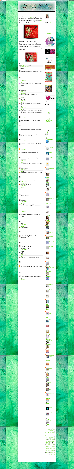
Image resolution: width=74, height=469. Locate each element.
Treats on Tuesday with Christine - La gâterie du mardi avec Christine (51, 232)
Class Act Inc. (50, 435)
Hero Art (51, 442)
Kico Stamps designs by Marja (51, 444)
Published (54, 448)
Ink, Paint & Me (47, 377)
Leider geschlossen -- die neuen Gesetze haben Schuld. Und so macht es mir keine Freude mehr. (50, 405)
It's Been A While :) (51, 412)
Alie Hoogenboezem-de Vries (24, 183)
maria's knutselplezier (48, 382)
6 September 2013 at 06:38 (24, 232)
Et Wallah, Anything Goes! (51, 162)
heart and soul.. (50, 407)
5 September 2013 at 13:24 (24, 149)
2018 (46, 107)
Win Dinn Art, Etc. (48, 215)
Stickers (47, 452)
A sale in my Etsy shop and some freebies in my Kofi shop (51, 295)
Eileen (21, 251)
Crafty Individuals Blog (48, 271)
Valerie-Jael (22, 124)
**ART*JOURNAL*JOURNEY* (49, 139)
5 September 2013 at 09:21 (24, 80)
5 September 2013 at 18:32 (24, 201)
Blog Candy (53, 432)
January (47, 132)
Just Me (47, 304)
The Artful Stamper (51, 452)
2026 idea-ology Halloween (48, 203)
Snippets (47, 210)
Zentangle (51, 454)
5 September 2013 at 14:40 (24, 169)
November (48, 113)
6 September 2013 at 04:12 (24, 228)
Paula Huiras (22, 230)
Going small (47, 317)
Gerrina (21, 109)
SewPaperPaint (47, 182)
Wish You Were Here (51, 147)
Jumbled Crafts (47, 424)
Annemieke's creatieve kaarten (49, 387)
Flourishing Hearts (51, 157)
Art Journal (53, 428)
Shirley (21, 97)
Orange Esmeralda (48, 311)
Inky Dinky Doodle (48, 266)
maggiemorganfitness (48, 33)
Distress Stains (53, 439)
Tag (48, 452)
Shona (21, 138)
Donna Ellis (22, 203)
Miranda (41, 20)
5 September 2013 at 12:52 (24, 131)
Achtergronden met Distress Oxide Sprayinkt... (51, 389)
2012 (46, 133)
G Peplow (22, 162)
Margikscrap (47, 220)
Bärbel (21, 151)
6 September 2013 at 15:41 (24, 249)
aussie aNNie (47, 177)
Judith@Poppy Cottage (48, 261)
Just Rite (46, 444)
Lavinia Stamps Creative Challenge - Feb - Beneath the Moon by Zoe (51, 356)
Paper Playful (47, 137)
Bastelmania (47, 225)
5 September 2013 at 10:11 (23, 100)
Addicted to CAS (46, 428)
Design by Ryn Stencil (47, 438)
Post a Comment (22, 280)
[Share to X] (29, 65)
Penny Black (47, 448)
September (48, 115)
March (47, 130)
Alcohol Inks (50, 428)
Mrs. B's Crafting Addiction (49, 187)
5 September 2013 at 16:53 (24, 185)
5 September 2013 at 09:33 (24, 95)
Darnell (21, 256)
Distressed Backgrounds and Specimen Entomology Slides (51, 183)
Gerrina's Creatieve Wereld (49, 172)
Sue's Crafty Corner (23, 76)
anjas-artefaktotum (48, 349)
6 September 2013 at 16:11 (23, 254)
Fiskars (46, 441)
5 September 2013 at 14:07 (24, 160)
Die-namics (50, 439)
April (47, 129)
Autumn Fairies (48, 119)
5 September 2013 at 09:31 (24, 91)
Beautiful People (50, 152)
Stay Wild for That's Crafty (51, 319)
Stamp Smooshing (47, 451)
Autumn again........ (51, 362)
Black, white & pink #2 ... (48, 360)
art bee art (47, 372)
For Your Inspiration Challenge (51, 441)
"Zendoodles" (47, 122)
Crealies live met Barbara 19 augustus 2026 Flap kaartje (51, 168)
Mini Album (50, 446)
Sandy (21, 213)
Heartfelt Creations (47, 442)
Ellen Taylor (22, 102)
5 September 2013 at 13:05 (24, 136)
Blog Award (49, 432)
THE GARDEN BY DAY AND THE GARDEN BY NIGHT (51, 313)
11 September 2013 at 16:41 (24, 279)
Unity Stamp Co (50, 453)
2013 (46, 111)
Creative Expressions (51, 437)
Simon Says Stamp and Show (51, 450)
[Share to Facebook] (30, 65)
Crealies (46, 437)
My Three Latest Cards (51, 198)
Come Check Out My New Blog (49, 282)
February (48, 131)
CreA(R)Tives (47, 309)
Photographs (51, 448)
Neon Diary (47, 329)
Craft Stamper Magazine (48, 339)
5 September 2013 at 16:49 (24, 181)
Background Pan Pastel (49, 430)
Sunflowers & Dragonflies (49, 281)
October (47, 114)
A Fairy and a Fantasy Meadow (49, 118)
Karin (21, 142)
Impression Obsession (29, 66)
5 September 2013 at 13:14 (24, 140)
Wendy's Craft (47, 392)
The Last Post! (47, 417)
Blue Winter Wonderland (49, 120)
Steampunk (54, 451)
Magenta (47, 230)
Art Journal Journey (49, 429)
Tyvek (47, 453)
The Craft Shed (47, 419)
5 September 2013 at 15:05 (24, 177)
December (48, 112)
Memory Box (46, 446)
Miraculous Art (53, 446)
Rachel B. (22, 171)
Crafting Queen (22, 226)
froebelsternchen (23, 93)
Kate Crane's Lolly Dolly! (51, 393)
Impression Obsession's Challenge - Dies (29, 17)
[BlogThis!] (28, 65)
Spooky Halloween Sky (48, 121)
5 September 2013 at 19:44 (24, 211)
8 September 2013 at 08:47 (24, 262)
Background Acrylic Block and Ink (24, 66)
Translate (50, 22)
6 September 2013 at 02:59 (24, 224)
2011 (46, 134)
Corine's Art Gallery (48, 299)
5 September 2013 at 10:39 (24, 117)
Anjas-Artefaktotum (23, 82)
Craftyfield (22, 271)
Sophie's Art (47, 403)
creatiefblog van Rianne (48, 344)
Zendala (48, 454)
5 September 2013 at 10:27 (24, 107)
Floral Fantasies (48, 192)
